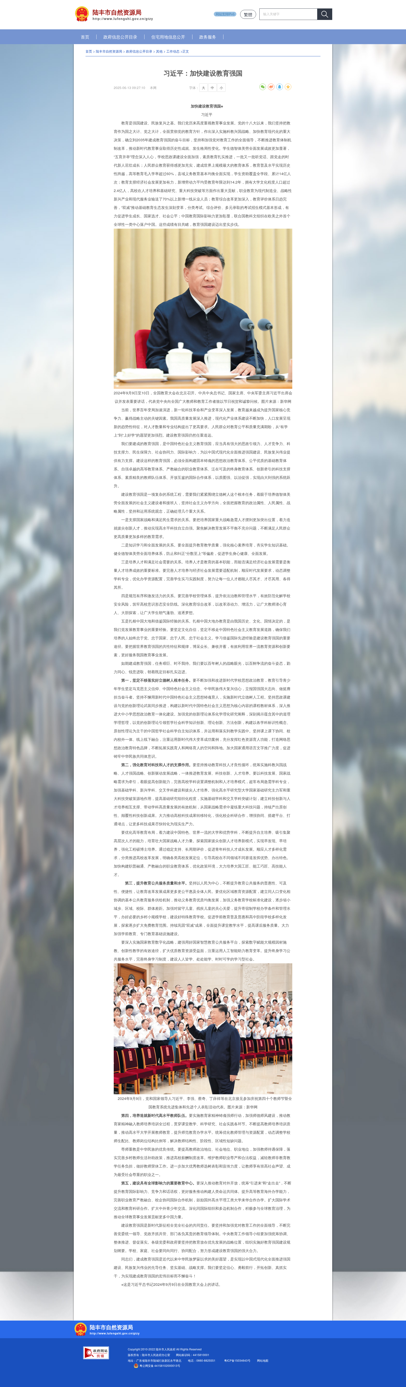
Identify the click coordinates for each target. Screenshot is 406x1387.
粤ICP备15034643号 (237, 1360)
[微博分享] (271, 87)
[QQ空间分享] (288, 87)
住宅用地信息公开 (168, 37)
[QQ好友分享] (279, 87)
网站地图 (262, 1360)
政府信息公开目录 (120, 37)
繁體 (248, 14)
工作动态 (173, 51)
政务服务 (207, 37)
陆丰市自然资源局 (109, 51)
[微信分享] (262, 87)
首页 (85, 37)
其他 (159, 51)
